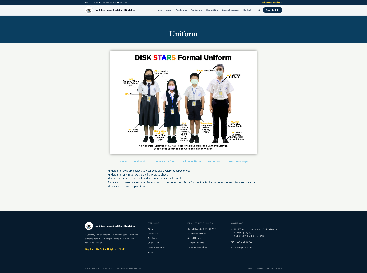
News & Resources (230, 10)
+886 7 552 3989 (241, 242)
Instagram (259, 268)
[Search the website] (259, 10)
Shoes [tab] (123, 161)
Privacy (279, 268)
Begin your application (271, 2)
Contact (247, 10)
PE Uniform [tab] (214, 161)
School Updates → (196, 238)
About (169, 10)
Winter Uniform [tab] (192, 161)
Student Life (212, 10)
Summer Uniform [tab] (165, 161)
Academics (181, 10)
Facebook (249, 268)
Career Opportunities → (198, 247)
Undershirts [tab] (141, 161)
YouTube (269, 268)
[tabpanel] (183, 178)
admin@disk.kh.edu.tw (243, 247)
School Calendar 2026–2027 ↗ (201, 229)
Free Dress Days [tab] (238, 161)
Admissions (196, 10)
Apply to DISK (272, 10)
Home (159, 10)
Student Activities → (196, 242)
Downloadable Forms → (198, 233)
